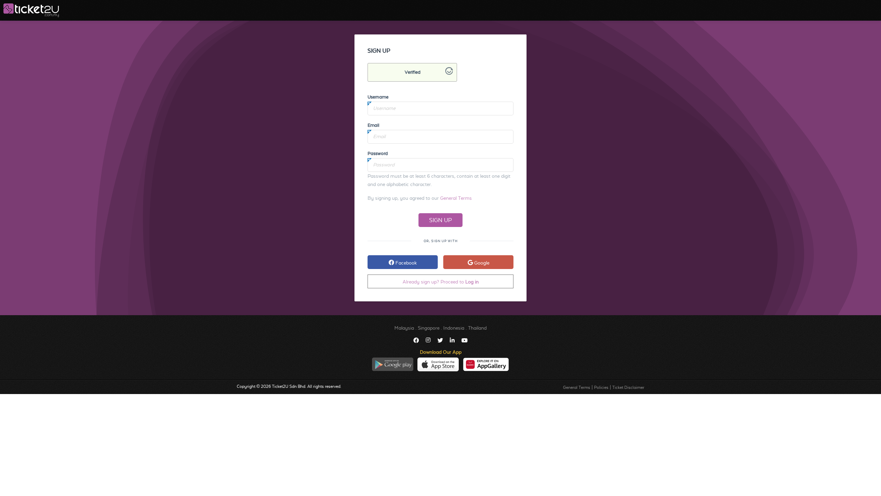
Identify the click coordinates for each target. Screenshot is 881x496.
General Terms (456, 198)
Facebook (405, 263)
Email (373, 125)
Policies (601, 387)
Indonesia (453, 328)
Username (378, 97)
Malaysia (404, 328)
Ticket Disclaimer (628, 387)
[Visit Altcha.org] (449, 73)
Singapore (428, 328)
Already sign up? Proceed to (441, 282)
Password (378, 153)
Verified (413, 72)
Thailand (477, 328)
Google (481, 263)
